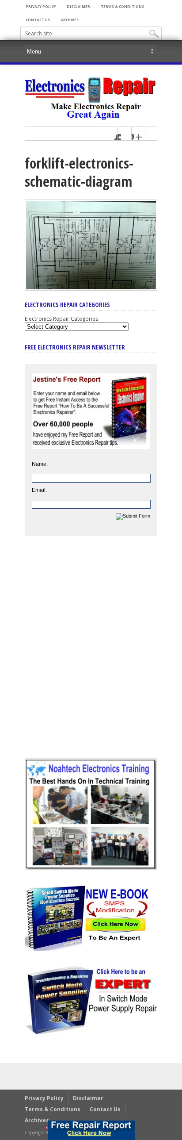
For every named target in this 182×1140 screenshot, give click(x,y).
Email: (39, 490)
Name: (40, 464)
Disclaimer (78, 6)
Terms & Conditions (122, 6)
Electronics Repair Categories (61, 318)
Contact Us (38, 19)
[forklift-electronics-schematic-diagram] (91, 288)
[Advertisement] (91, 654)
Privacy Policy (41, 6)
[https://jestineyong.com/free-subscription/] (91, 1130)
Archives (70, 19)
